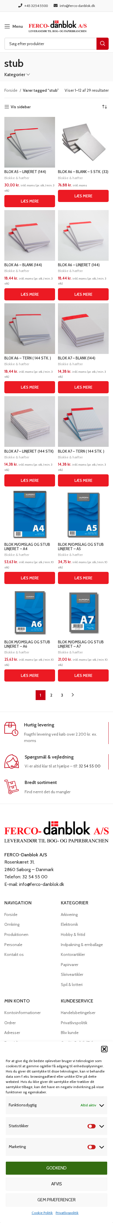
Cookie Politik (42, 1213)
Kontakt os (14, 954)
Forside (11, 90)
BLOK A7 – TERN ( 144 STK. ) (81, 451)
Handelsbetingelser (78, 1012)
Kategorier (14, 74)
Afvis (56, 1184)
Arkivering (69, 914)
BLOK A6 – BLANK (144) (23, 265)
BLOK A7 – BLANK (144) (76, 358)
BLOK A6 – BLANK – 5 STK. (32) (83, 172)
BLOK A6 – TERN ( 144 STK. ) (27, 358)
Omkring (11, 924)
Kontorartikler (73, 954)
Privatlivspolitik (67, 1213)
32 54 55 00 (90, 766)
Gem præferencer (56, 1199)
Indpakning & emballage (82, 944)
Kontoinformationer (22, 1012)
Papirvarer (69, 964)
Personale (13, 944)
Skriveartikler (72, 974)
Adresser (12, 1032)
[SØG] (102, 44)
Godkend (56, 1168)
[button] (104, 1049)
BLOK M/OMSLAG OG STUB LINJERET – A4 (27, 546)
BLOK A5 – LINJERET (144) (25, 172)
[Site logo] (58, 25)
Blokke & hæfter (16, 178)
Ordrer (10, 1022)
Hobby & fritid (73, 934)
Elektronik (69, 924)
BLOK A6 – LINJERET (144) (79, 265)
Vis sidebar (21, 106)
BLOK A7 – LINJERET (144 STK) (29, 451)
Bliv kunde (70, 1032)
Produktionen (16, 934)
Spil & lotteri (72, 984)
